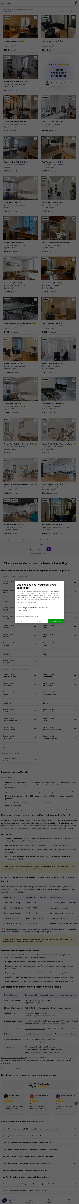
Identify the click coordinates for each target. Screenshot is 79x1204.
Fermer (23, 621)
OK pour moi (56, 621)
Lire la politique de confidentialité (26, 602)
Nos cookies (23, 610)
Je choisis (39, 621)
